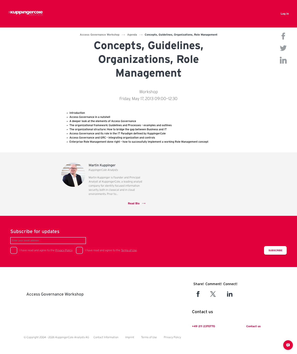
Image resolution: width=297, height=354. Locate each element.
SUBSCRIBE (275, 250)
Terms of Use (129, 250)
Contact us (253, 326)
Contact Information (106, 337)
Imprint (129, 337)
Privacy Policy (64, 250)
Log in (285, 13)
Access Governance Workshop (99, 34)
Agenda (132, 34)
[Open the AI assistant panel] (288, 345)
